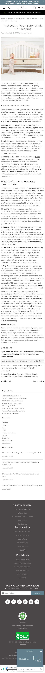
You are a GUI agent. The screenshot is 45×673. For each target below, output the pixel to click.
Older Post (7, 381)
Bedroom (5, 425)
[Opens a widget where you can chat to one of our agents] (30, 660)
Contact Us (22, 524)
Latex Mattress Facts (22, 532)
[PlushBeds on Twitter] (13, 602)
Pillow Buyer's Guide (8, 406)
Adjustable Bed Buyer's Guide (12, 403)
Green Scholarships (22, 563)
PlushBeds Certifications (22, 517)
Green (4, 430)
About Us (22, 550)
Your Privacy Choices (14, 668)
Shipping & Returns (22, 509)
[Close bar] (43, 1)
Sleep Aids (5, 438)
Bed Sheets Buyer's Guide (10, 413)
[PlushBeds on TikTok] (36, 602)
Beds (3, 428)
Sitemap (22, 578)
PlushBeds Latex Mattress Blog (18, 18)
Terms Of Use (22, 543)
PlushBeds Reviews (22, 567)
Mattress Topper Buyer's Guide (12, 400)
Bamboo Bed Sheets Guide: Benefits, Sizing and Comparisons (22, 485)
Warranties (22, 513)
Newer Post (37, 381)
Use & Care (22, 539)
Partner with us (22, 570)
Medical (4, 435)
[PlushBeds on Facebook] (7, 602)
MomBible (31, 125)
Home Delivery (22, 535)
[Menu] (4, 8)
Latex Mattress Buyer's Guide (11, 395)
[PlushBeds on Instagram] (19, 602)
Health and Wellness (8, 433)
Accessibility (22, 574)
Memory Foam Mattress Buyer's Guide (14, 398)
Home (3, 18)
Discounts (22, 520)
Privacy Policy (22, 546)
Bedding (5, 422)
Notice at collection (8, 671)
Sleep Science (6, 443)
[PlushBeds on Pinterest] (25, 602)
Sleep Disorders (7, 440)
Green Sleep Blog (22, 559)
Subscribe (37, 593)
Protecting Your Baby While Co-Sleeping (23, 374)
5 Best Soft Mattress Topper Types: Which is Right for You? (21, 453)
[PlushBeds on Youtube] (31, 602)
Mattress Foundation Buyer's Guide (13, 411)
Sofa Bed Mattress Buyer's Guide (13, 408)
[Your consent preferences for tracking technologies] (4, 669)
